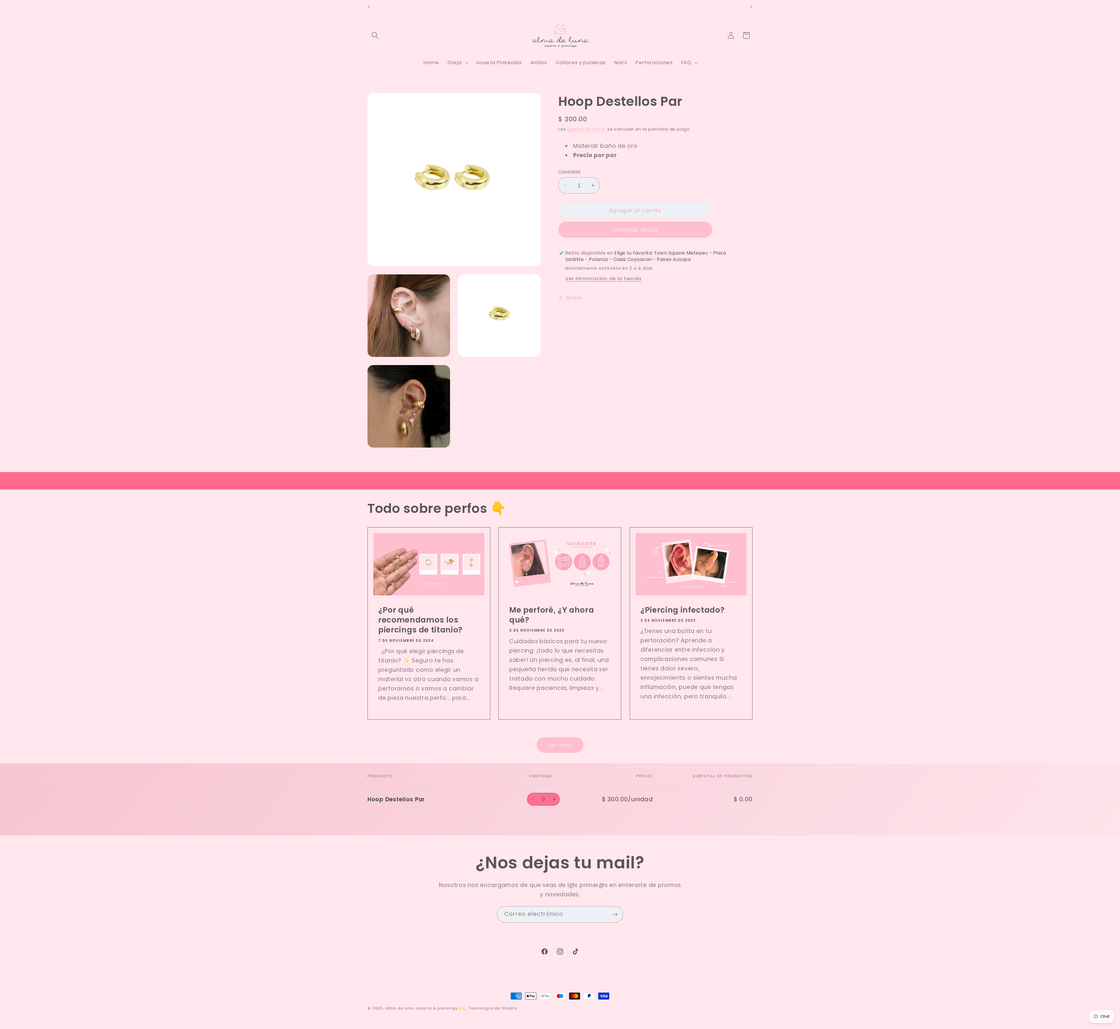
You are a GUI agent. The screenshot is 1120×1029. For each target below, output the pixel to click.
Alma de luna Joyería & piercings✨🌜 (426, 1008)
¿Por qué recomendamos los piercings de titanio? (420, 620)
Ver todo (560, 744)
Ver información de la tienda (603, 278)
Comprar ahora (635, 230)
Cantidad (569, 172)
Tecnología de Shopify (493, 1008)
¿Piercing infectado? (682, 610)
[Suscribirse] (615, 914)
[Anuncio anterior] (368, 6)
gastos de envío (586, 129)
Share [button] (574, 297)
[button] (375, 35)
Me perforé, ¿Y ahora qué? (551, 615)
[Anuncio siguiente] (751, 6)
